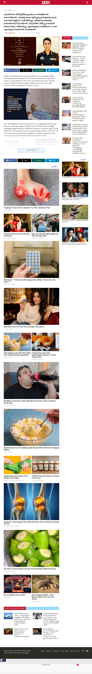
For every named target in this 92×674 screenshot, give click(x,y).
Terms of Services (75, 651)
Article (10, 10)
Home (5, 10)
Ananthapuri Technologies (21, 653)
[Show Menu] (4, 2)
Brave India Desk (10, 33)
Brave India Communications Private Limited (17, 651)
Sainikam (15, 10)
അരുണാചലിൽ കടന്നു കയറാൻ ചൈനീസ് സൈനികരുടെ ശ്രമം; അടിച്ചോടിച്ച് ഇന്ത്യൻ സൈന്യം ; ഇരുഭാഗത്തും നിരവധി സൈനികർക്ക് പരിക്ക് (51, 619)
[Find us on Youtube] (87, 651)
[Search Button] (87, 2)
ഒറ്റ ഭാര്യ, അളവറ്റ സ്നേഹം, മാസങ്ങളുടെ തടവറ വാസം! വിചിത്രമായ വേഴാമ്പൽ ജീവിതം (16, 147)
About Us (48, 651)
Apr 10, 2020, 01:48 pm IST (26, 33)
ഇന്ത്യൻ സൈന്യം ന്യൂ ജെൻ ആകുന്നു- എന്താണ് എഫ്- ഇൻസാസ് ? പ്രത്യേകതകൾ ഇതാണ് (21, 632)
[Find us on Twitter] (85, 651)
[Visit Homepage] (46, 2)
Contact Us (56, 651)
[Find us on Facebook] (82, 651)
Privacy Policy (64, 651)
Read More (31, 150)
